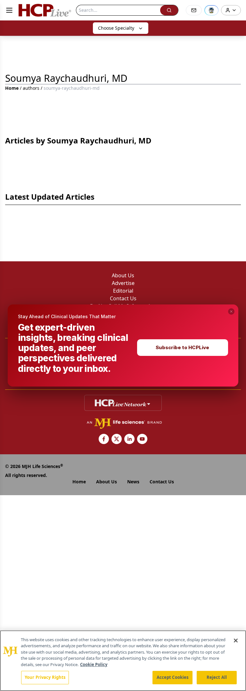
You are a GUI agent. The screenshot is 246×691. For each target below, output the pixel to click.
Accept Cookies (173, 677)
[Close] (236, 640)
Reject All (217, 677)
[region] (123, 660)
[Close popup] (231, 311)
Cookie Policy (93, 664)
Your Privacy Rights (45, 677)
